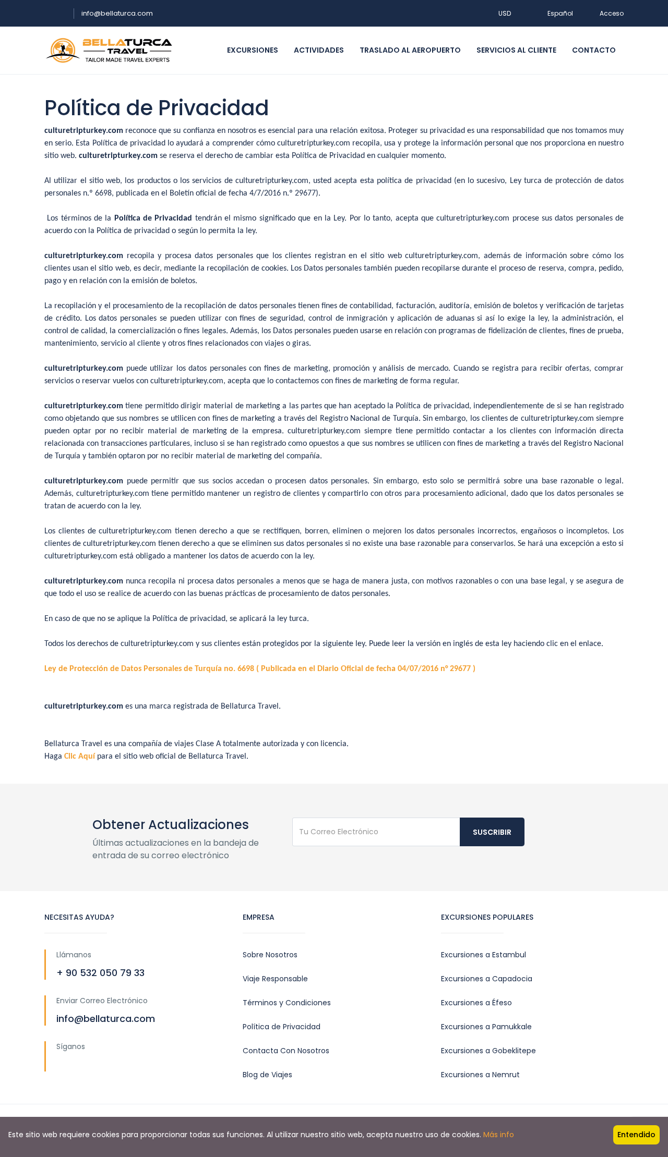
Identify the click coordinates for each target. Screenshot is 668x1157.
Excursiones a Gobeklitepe (488, 1050)
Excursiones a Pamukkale (486, 1026)
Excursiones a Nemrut (480, 1074)
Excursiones (252, 50)
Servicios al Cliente (516, 50)
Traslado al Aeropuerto (410, 50)
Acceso (612, 13)
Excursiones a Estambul (483, 954)
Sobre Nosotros (270, 954)
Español (560, 13)
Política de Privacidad (281, 1026)
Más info (498, 1134)
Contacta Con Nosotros (286, 1050)
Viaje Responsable (275, 978)
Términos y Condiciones (287, 1002)
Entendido (636, 1134)
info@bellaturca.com (117, 13)
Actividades (319, 50)
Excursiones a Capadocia (486, 978)
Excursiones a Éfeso (476, 1002)
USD (505, 13)
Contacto (594, 50)
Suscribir (492, 832)
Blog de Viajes (267, 1074)
